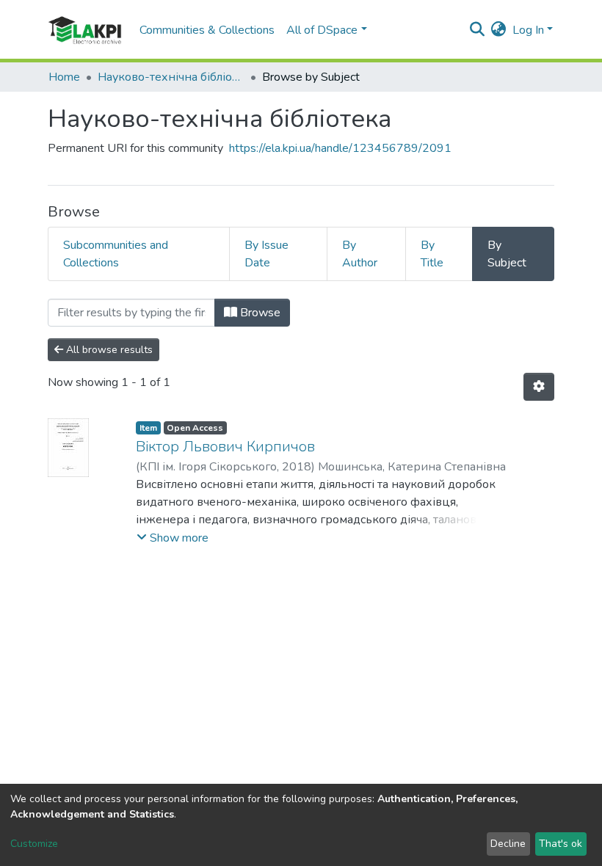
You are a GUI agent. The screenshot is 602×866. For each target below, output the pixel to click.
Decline (508, 844)
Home (64, 77)
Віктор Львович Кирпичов (225, 446)
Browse (258, 313)
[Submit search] (477, 30)
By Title (432, 254)
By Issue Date (266, 254)
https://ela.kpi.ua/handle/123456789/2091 (340, 148)
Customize (34, 844)
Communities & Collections (207, 30)
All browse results (108, 350)
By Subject (506, 254)
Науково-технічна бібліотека (171, 77)
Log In (528, 30)
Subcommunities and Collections (115, 254)
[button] (499, 30)
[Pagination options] (538, 387)
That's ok (560, 844)
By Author (359, 254)
